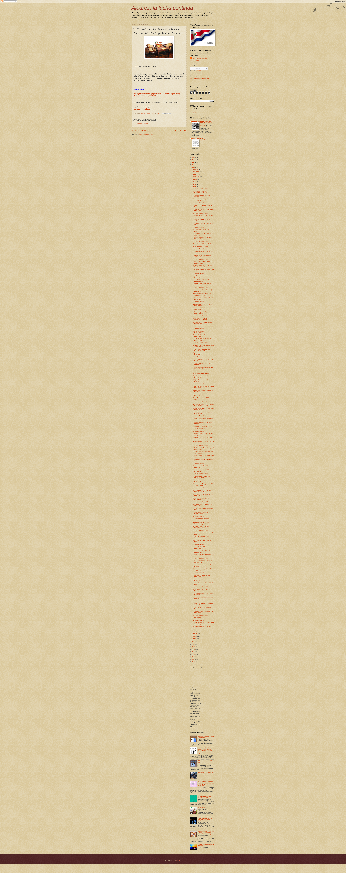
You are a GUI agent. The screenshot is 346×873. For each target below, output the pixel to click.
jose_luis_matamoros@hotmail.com (199, 78)
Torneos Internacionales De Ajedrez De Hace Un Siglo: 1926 (206, 124)
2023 (193, 164)
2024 (193, 162)
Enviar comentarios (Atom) (146, 134)
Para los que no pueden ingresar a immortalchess (206, 737)
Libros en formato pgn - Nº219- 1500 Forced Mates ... (202, 280)
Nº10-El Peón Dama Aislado (200, 246)
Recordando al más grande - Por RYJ (202, 426)
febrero (195, 636)
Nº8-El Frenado (197, 617)
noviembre (196, 171)
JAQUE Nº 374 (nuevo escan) (205, 807)
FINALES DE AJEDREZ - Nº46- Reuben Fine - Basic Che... (203, 210)
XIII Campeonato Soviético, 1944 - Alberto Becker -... (202, 195)
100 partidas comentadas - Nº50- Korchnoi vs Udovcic (201, 537)
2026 (193, 157)
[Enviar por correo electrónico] (163, 113)
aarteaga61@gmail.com (141, 109)
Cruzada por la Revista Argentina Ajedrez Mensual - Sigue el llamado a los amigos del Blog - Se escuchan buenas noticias (206, 750)
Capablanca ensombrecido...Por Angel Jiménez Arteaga (203, 604)
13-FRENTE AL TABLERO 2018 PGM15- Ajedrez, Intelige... (203, 345)
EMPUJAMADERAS (197, 138)
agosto (195, 179)
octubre (195, 174)
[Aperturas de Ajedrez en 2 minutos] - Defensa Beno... (202, 290)
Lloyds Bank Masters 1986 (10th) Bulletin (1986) (204, 796)
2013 (193, 661)
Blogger (178, 860)
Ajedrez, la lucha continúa (162, 8)
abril (194, 631)
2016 (193, 654)
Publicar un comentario (142, 123)
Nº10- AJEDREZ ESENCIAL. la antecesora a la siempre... (201, 319)
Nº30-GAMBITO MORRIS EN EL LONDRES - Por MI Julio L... (201, 192)
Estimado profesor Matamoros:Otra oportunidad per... (202, 519)
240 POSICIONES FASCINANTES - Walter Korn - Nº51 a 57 (202, 294)
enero (195, 638)
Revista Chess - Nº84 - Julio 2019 (202, 244)
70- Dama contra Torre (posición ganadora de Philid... (201, 476)
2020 (193, 644)
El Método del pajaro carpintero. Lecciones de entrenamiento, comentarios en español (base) (206, 833)
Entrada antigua (181, 130)
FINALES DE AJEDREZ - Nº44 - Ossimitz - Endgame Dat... (201, 523)
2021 (193, 641)
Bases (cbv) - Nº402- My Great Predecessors (201, 498)
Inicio (161, 130)
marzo (195, 633)
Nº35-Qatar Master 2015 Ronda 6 (201, 373)
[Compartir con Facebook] (168, 113)
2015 (193, 656)
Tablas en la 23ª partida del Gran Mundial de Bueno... (201, 335)
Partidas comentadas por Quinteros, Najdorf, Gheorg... (202, 513)
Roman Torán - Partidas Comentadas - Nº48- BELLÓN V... (203, 412)
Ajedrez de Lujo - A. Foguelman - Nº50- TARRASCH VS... (203, 484)
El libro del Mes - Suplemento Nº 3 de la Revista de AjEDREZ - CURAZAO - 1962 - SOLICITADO (206, 783)
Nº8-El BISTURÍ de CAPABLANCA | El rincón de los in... (203, 262)
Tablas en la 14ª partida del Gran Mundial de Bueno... (201, 575)
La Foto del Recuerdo (198, 203)
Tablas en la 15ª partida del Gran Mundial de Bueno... (201, 547)
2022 (193, 167)
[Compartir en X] (167, 113)
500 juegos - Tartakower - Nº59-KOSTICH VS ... (201, 331)
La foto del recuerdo (198, 357)
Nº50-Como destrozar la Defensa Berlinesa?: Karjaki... (201, 590)
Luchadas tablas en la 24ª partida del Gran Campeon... (202, 304)
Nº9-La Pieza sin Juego (199, 428)
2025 (193, 159)
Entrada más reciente (139, 130)
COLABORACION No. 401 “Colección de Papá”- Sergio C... (203, 387)
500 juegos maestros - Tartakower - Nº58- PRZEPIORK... (202, 491)
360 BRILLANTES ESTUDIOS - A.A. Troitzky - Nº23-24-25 (202, 266)
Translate (202, 71)
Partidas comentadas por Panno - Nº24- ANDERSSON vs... (203, 367)
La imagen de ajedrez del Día (200, 188)
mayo (195, 186)
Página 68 (202, 140)
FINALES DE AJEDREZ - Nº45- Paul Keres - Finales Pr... (202, 339)
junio (194, 184)
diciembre (196, 169)
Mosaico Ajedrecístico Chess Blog (201, 121)
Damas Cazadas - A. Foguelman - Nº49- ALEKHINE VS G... (203, 456)
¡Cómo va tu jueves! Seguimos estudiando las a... (201, 312)
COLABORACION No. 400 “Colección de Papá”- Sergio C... (203, 623)
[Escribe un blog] (165, 113)
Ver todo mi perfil (194, 60)
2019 (193, 646)
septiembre (196, 176)
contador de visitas (195, 113)
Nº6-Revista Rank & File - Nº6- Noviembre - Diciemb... (201, 527)
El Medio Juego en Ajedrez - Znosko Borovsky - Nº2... (202, 323)
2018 (193, 649)
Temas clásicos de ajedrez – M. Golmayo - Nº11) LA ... (201, 349)
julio (194, 181)
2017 (193, 651)
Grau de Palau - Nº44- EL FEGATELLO (203, 326)
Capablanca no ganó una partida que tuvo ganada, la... (202, 206)
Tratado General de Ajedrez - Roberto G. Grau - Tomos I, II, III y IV (205, 819)
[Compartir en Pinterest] (170, 113)
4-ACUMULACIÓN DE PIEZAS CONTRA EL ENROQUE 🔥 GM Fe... (203, 405)
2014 (193, 659)
